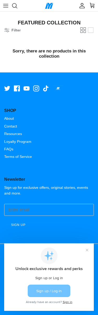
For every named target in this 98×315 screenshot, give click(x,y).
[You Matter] (49, 6)
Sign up (18, 225)
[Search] (17, 5)
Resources (13, 134)
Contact (10, 126)
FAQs (8, 149)
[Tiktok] (46, 88)
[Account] (81, 5)
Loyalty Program (17, 141)
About (9, 118)
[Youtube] (27, 88)
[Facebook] (17, 88)
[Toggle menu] (5, 5)
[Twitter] (7, 88)
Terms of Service (18, 157)
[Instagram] (36, 88)
